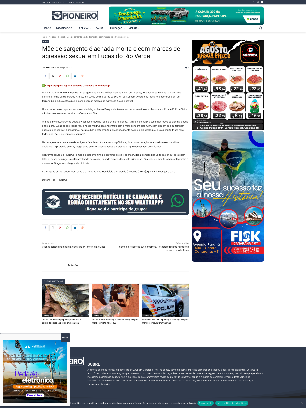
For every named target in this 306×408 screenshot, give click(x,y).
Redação (50, 67)
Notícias (52, 37)
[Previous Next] (35, 371)
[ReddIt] (82, 76)
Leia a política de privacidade (232, 403)
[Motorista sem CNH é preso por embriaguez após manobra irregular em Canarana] (165, 300)
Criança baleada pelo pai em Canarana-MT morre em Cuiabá (73, 246)
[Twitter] (52, 76)
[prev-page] (44, 330)
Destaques (47, 315)
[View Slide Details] (186, 16)
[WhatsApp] (67, 76)
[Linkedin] (74, 76)
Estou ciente (205, 403)
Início (44, 37)
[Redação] (55, 265)
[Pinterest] (60, 76)
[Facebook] (45, 76)
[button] (260, 27)
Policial (61, 37)
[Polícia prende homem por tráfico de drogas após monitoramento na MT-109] (115, 300)
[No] (302, 403)
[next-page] (49, 330)
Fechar (65, 337)
